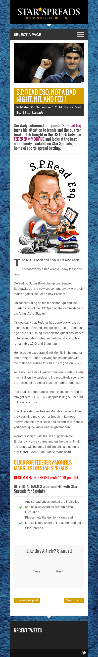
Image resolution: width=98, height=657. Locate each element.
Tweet (37, 571)
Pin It (59, 571)
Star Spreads (34, 112)
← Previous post (27, 600)
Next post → (74, 600)
